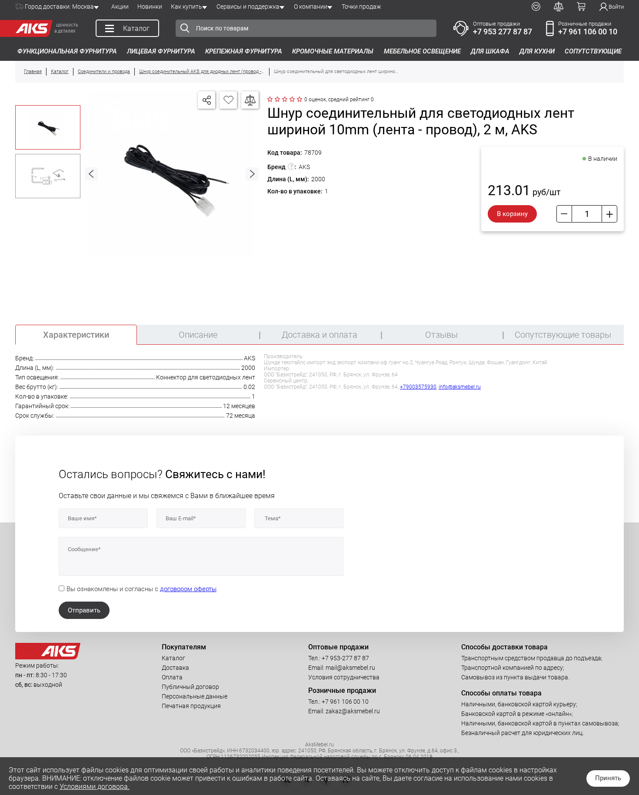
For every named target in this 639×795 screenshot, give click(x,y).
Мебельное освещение (422, 51)
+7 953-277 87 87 (345, 658)
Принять (608, 778)
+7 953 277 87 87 (502, 31)
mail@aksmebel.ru (350, 667)
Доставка (175, 667)
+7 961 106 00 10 (587, 31)
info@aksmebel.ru (460, 387)
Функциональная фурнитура (67, 51)
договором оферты (188, 589)
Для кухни (537, 51)
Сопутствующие (593, 51)
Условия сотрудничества (343, 677)
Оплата (172, 677)
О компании (310, 6)
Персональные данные (194, 696)
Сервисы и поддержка (248, 6)
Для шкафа (490, 51)
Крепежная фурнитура (243, 51)
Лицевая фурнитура (161, 51)
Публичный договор (190, 686)
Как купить (186, 6)
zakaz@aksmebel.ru (353, 711)
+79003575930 (418, 387)
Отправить (84, 610)
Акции (120, 6)
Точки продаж (361, 6)
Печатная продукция (191, 705)
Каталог (173, 658)
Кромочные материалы (332, 51)
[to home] (47, 657)
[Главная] (32, 28)
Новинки (149, 6)
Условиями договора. (95, 786)
